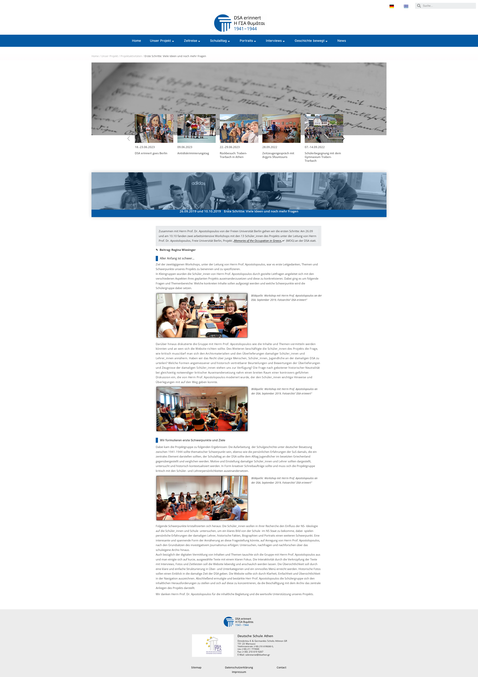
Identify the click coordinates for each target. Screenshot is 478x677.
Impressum (239, 672)
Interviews (274, 41)
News (341, 41)
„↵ (259, 240)
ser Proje (110, 56)
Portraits (246, 41)
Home (136, 41)
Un (103, 56)
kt (117, 56)
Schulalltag (218, 41)
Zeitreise (190, 41)
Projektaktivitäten (131, 56)
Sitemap (196, 667)
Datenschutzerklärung (239, 667)
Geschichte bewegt (310, 41)
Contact (281, 667)
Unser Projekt (160, 41)
